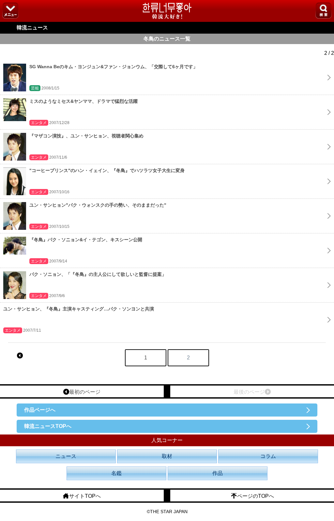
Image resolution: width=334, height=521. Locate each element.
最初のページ (84, 392)
